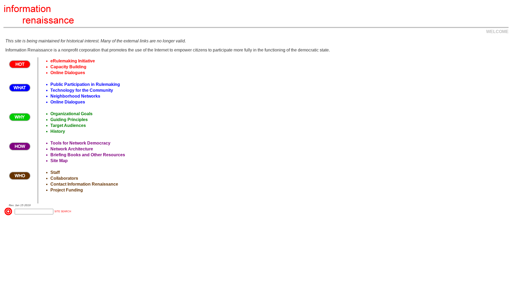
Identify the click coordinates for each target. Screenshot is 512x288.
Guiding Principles (69, 119)
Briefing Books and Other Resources (87, 155)
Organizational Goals (71, 113)
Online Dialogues (67, 72)
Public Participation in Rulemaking (85, 84)
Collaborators (64, 178)
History (57, 131)
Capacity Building (68, 67)
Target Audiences (68, 125)
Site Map (59, 160)
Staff (55, 172)
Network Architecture (71, 149)
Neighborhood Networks (75, 96)
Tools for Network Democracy (80, 143)
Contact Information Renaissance (84, 184)
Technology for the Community (81, 90)
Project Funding (66, 190)
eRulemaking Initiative (72, 61)
